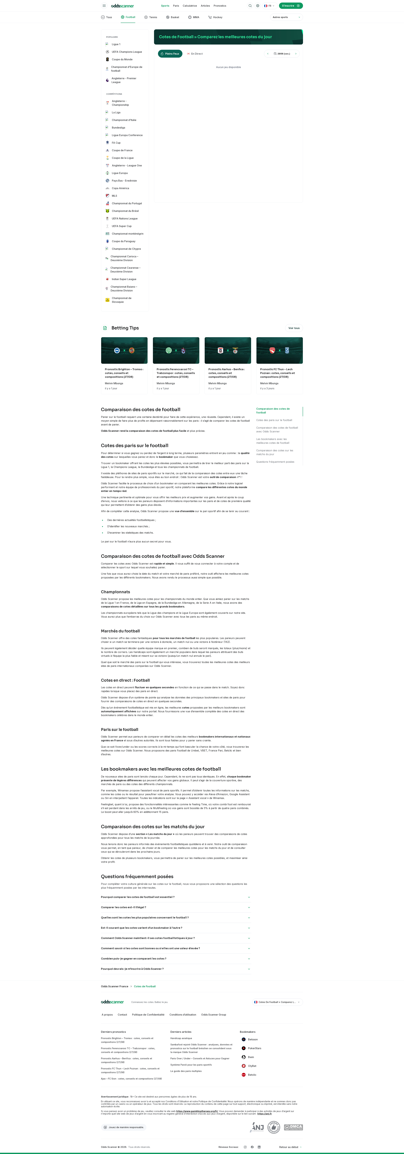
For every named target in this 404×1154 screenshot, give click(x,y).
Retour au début (288, 1147)
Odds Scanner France (114, 986)
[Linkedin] (259, 1147)
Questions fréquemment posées (275, 461)
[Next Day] (296, 54)
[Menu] (104, 6)
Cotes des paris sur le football (274, 420)
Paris (176, 5)
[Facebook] (252, 1147)
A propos (107, 1014)
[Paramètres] (258, 6)
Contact (122, 1014)
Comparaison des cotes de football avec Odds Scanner (277, 429)
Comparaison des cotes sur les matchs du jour (274, 452)
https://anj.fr (264, 1113)
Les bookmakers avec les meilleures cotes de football (272, 440)
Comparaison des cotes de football (273, 410)
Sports (165, 5)
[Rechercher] (250, 6)
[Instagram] (245, 1147)
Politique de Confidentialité (148, 1014)
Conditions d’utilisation (182, 1014)
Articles (205, 5)
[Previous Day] (268, 54)
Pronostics (220, 5)
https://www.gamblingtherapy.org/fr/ (197, 1111)
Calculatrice (190, 5)
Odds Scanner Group (213, 1014)
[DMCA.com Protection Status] (293, 1127)
